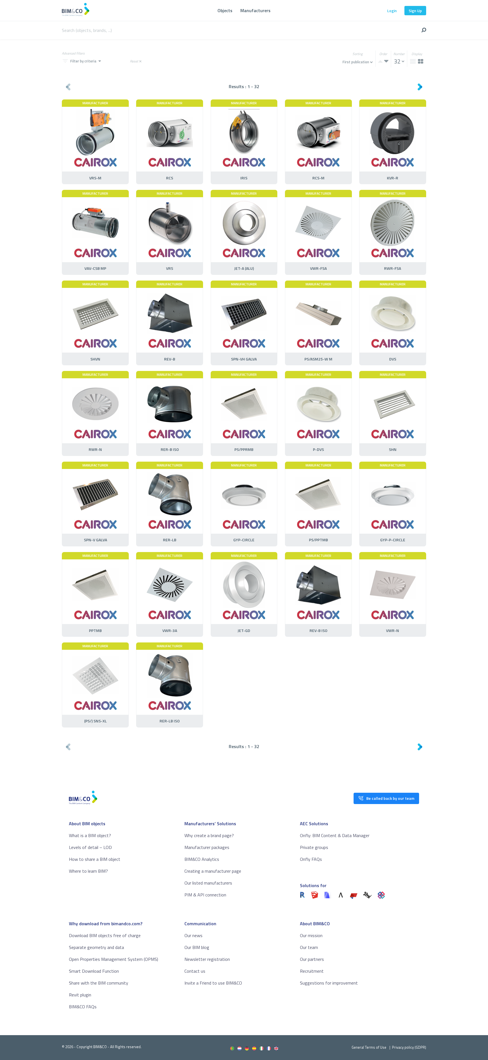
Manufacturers (255, 10)
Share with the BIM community (98, 982)
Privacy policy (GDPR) (409, 1047)
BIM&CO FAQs (83, 1006)
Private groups (314, 847)
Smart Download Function (94, 971)
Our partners (312, 959)
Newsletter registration (207, 959)
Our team (309, 947)
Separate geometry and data (96, 947)
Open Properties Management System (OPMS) (113, 959)
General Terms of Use (369, 1047)
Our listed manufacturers (208, 882)
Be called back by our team (390, 798)
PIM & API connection (205, 894)
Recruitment (312, 971)
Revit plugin (80, 994)
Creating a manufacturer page (212, 871)
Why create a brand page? (209, 835)
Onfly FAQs (311, 859)
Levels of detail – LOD (90, 847)
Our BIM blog (196, 947)
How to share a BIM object (94, 859)
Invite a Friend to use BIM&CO (213, 982)
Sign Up (415, 11)
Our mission (311, 935)
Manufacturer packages (206, 847)
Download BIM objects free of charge (105, 935)
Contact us (194, 971)
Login (392, 11)
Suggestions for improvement (329, 982)
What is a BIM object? (90, 835)
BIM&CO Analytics (201, 859)
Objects (224, 10)
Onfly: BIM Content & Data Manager (334, 835)
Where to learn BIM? (88, 871)
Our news (193, 935)
